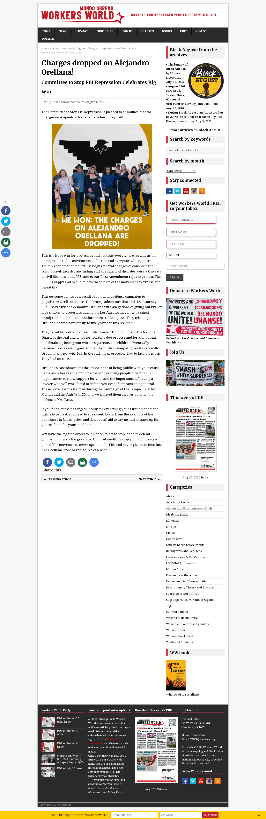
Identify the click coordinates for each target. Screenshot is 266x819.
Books (167, 31)
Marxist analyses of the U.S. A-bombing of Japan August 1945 (70, 759)
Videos (201, 31)
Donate (48, 38)
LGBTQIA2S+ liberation (181, 563)
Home (46, 31)
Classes (147, 31)
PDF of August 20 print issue (68, 720)
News (63, 31)
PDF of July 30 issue (69, 768)
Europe (171, 527)
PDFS (184, 31)
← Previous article (57, 479)
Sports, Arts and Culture (182, 593)
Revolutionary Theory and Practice (190, 587)
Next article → (149, 479)
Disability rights (177, 514)
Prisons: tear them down (182, 575)
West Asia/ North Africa (182, 618)
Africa (170, 496)
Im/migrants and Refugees (184, 551)
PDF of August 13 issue (68, 732)
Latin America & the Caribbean (187, 557)
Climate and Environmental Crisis (189, 508)
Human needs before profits (185, 545)
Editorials (172, 520)
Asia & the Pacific (178, 502)
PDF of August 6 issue (67, 745)
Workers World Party (180, 636)
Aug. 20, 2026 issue (195, 477)
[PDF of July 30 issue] (48, 775)
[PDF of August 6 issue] (48, 750)
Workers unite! (176, 630)
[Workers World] (133, 16)
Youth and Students (179, 642)
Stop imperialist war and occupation (191, 600)
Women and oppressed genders (187, 624)
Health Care (174, 539)
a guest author (58, 102)
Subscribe (105, 31)
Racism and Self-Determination (187, 581)
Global (170, 533)
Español (82, 31)
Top (168, 606)
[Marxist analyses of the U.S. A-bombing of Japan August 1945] (48, 763)
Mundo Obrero (176, 569)
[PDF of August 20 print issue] (48, 725)
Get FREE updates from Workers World (79, 815)
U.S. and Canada (177, 612)
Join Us (127, 31)
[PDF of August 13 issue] (48, 738)
